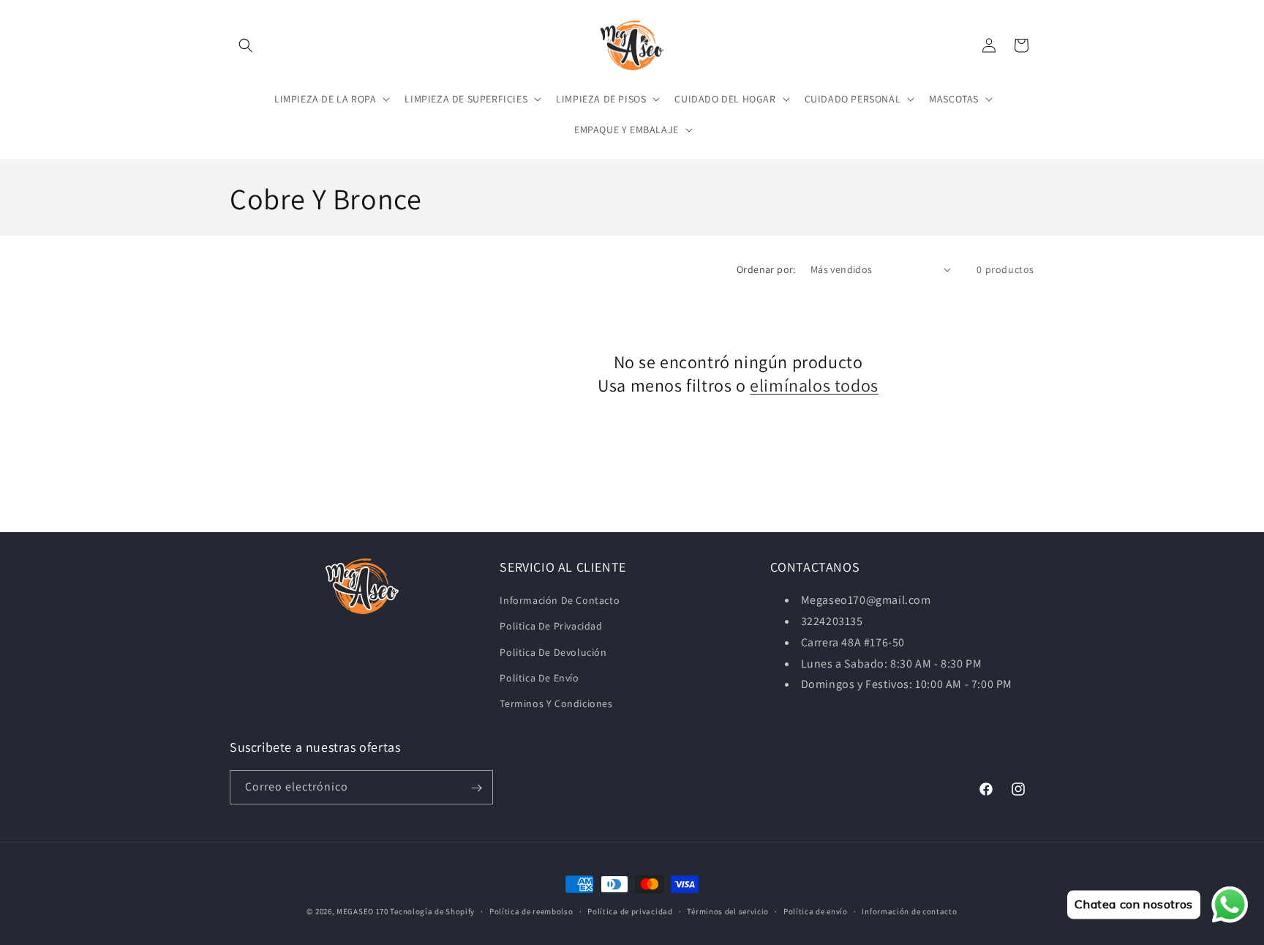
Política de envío (815, 910)
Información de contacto (909, 910)
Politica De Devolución (553, 652)
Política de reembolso (531, 910)
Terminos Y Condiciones (556, 703)
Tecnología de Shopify (432, 911)
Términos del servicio (728, 910)
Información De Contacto (560, 600)
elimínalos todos (814, 384)
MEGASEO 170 (362, 911)
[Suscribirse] (476, 788)
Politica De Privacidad (551, 625)
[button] (246, 45)
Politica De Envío (539, 677)
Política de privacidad (629, 910)
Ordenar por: (766, 269)
